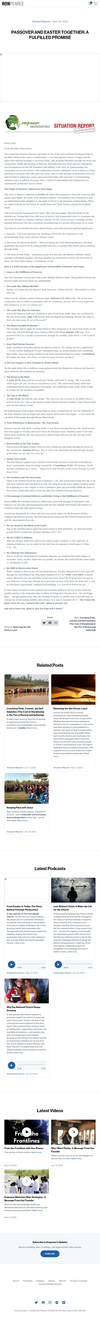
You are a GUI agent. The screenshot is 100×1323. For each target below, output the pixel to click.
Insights (40, 1280)
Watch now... (36, 1152)
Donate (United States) (50, 1284)
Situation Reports (41, 21)
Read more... (32, 728)
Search (62, 1280)
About (16, 1280)
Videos (51, 1280)
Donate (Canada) (78, 1280)
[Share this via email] (56, 623)
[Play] (11, 964)
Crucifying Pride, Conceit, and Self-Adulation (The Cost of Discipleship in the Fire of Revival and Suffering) (82, 623)
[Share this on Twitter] (44, 623)
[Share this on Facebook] (50, 623)
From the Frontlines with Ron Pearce (23, 1148)
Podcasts (27, 1280)
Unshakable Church (16, 973)
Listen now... (19, 943)
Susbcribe (50, 1254)
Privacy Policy (20, 1310)
